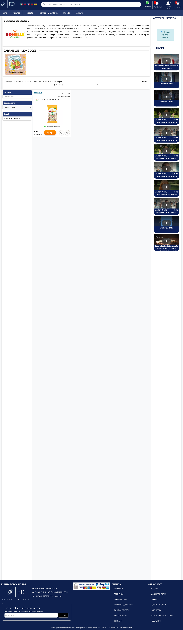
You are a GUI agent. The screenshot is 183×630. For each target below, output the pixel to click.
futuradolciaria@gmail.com (54, 592)
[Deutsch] (32, 4)
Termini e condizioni (123, 604)
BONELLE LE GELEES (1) (12, 118)
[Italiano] (21, 4)
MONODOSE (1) (10, 107)
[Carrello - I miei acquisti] (179, 3)
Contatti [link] (79, 12)
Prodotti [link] (29, 12)
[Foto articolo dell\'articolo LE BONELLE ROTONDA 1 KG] (52, 114)
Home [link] (4, 12)
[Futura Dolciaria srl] (7, 3)
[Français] (28, 4)
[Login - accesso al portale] (169, 3)
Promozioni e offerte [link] (48, 12)
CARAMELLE (36, 81)
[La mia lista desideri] (158, 3)
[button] (61, 132)
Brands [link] (66, 12)
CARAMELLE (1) (9, 96)
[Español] (35, 4)
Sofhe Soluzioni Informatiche (66, 627)
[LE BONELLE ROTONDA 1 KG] (37, 99)
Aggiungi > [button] (50, 132)
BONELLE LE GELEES (22, 81)
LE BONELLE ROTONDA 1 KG (49, 99)
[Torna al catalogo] (30, 107)
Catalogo (8, 81)
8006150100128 (64, 96)
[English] (25, 4)
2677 (68, 94)
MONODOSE (48, 81)
